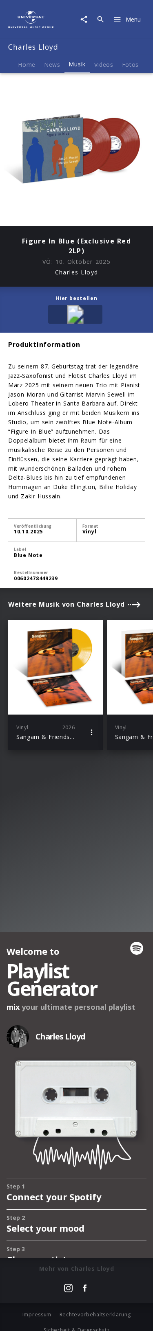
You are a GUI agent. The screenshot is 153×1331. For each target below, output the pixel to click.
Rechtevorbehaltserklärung (95, 1314)
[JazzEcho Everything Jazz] (76, 316)
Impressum (36, 1314)
